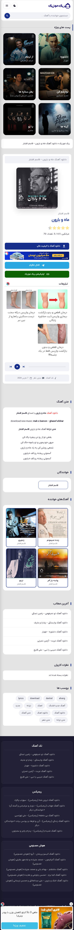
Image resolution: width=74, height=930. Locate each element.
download (34, 698)
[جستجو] (7, 15)
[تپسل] (6, 253)
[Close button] (71, 904)
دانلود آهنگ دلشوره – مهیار (55, 631)
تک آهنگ (50, 378)
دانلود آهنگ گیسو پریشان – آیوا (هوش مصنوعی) (37, 854)
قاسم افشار (24, 429)
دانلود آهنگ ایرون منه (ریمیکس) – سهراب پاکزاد (37, 800)
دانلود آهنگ (59, 713)
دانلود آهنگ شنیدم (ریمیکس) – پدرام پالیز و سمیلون (37, 830)
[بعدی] (23, 366)
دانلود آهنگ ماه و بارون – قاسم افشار (48, 159)
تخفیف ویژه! (19, 925)
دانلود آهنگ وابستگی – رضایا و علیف (51, 622)
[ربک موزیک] (59, 5)
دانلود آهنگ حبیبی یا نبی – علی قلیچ (51, 649)
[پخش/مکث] (17, 366)
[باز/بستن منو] (7, 5)
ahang (62, 698)
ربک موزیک (64, 143)
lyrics (21, 698)
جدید (17, 705)
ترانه (29, 705)
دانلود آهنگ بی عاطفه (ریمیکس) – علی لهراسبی (37, 815)
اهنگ (40, 705)
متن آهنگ (26, 713)
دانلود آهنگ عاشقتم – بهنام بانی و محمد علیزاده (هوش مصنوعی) (37, 869)
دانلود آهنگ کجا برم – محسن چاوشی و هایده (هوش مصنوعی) (37, 875)
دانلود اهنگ (42, 713)
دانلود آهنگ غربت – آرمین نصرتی (52, 640)
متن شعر (46, 720)
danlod (49, 698)
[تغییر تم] (15, 6)
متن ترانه (60, 720)
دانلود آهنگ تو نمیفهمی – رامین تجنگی (50, 613)
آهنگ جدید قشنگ (57, 705)
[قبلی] (10, 366)
